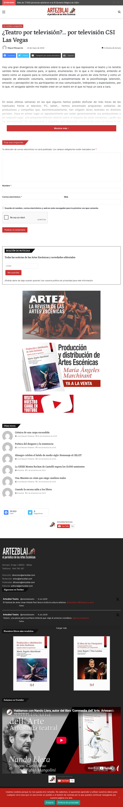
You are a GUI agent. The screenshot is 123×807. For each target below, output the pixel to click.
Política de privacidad (68, 802)
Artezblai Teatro (11, 599)
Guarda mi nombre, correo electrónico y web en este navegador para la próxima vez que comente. (52, 208)
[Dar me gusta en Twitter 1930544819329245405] (15, 606)
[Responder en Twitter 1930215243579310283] (4, 622)
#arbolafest (72, 602)
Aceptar (50, 802)
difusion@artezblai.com (24, 582)
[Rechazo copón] (119, 797)
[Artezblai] (61, 11)
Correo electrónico (12, 197)
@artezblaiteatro (27, 599)
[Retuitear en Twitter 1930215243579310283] (10, 622)
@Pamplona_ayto (86, 602)
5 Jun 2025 (42, 599)
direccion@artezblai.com (23, 575)
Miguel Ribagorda (15, 48)
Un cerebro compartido (12, 26)
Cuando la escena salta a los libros (33, 489)
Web (66, 197)
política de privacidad (62, 280)
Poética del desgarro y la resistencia (34, 444)
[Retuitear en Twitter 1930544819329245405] (10, 606)
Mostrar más (61, 128)
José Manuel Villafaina (25, 436)
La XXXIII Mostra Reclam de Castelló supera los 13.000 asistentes (50, 466)
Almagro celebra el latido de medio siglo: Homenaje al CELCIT (48, 455)
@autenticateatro (81, 618)
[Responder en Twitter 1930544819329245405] (4, 606)
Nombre (6, 185)
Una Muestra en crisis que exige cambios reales (40, 478)
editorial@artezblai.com (22, 586)
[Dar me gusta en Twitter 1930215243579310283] (15, 622)
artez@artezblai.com (22, 578)
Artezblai (20, 470)
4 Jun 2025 (42, 614)
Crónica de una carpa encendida (32, 432)
